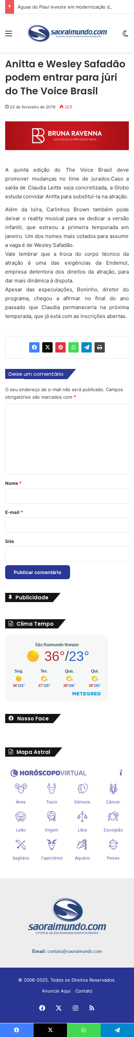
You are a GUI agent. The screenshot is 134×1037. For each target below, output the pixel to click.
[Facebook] (34, 347)
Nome (13, 483)
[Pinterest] (60, 347)
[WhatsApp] (73, 347)
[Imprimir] (99, 347)
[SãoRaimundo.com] (67, 33)
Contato (83, 991)
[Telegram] (86, 347)
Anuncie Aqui (56, 991)
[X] (47, 347)
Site (9, 541)
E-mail (14, 512)
